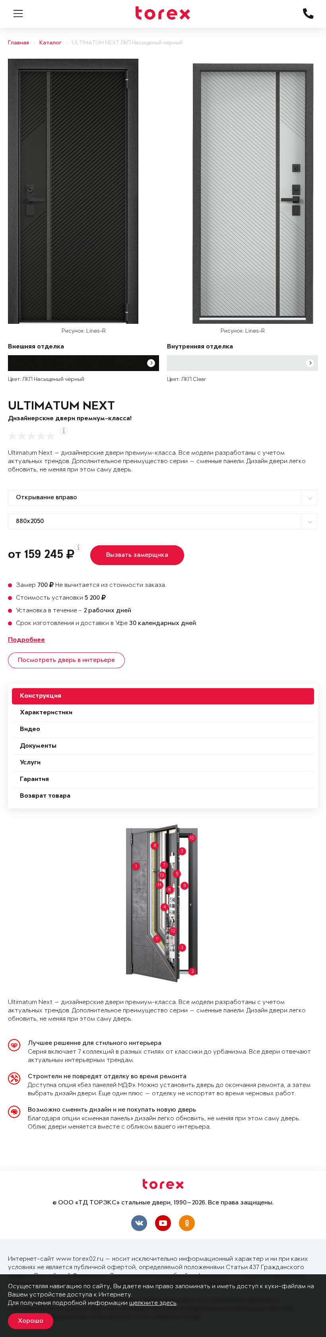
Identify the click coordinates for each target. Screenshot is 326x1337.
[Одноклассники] (187, 1223)
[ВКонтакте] (139, 1223)
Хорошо (30, 1321)
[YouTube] (163, 1223)
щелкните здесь (153, 1303)
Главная (18, 43)
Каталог (50, 43)
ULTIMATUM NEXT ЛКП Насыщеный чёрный (127, 43)
